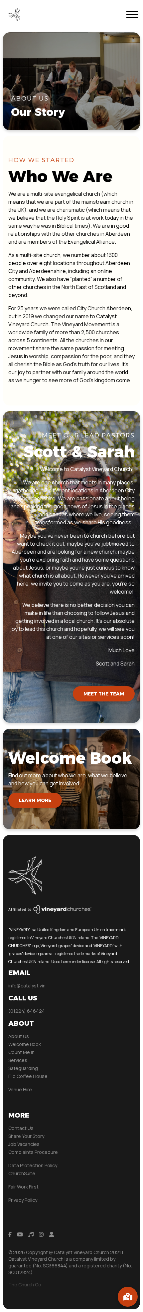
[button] (132, 14)
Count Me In (22, 1052)
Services (17, 1060)
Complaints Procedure (33, 1152)
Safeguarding (23, 1068)
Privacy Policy (22, 1200)
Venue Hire (20, 1089)
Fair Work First (23, 1186)
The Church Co (24, 1284)
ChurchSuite (21, 1173)
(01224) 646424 (26, 1011)
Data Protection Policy (32, 1165)
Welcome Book (24, 1044)
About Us (18, 1036)
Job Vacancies (24, 1144)
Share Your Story (26, 1136)
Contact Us (21, 1128)
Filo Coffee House (28, 1076)
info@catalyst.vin (27, 985)
